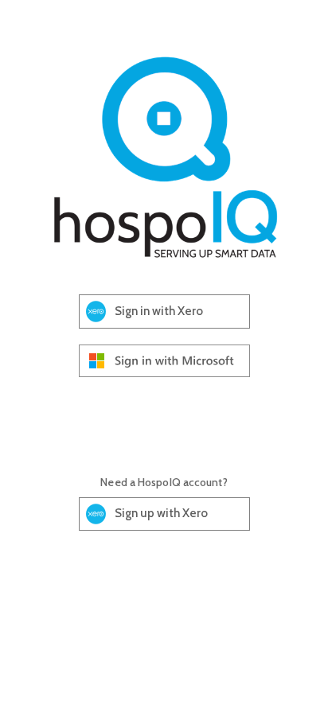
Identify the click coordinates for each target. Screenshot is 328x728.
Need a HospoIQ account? (163, 482)
